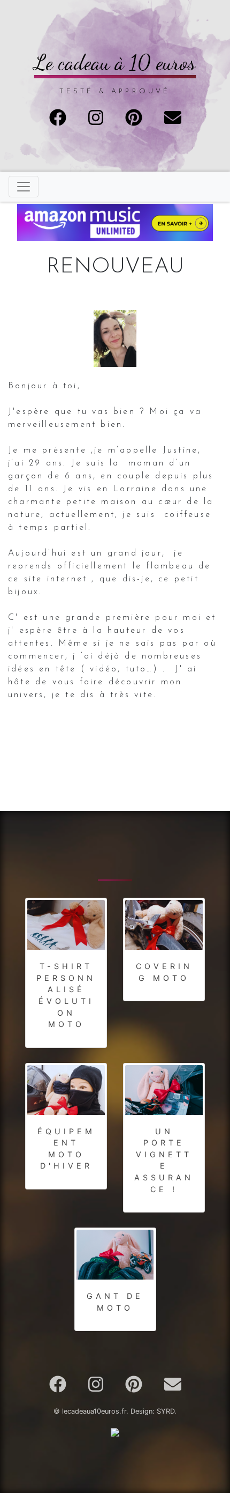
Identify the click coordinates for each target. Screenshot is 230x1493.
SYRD (165, 1411)
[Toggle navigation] (24, 186)
